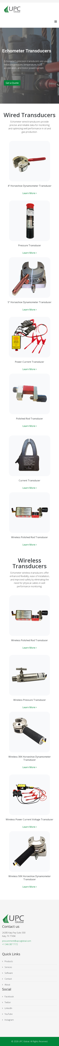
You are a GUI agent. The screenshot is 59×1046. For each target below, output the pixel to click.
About (7, 984)
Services (8, 967)
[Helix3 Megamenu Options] (55, 21)
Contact (8, 978)
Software (8, 973)
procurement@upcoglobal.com (16, 941)
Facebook (9, 996)
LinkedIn (8, 1008)
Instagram (9, 1019)
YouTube (8, 1014)
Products (8, 961)
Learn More (29, 193)
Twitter (7, 1002)
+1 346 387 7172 (10, 944)
